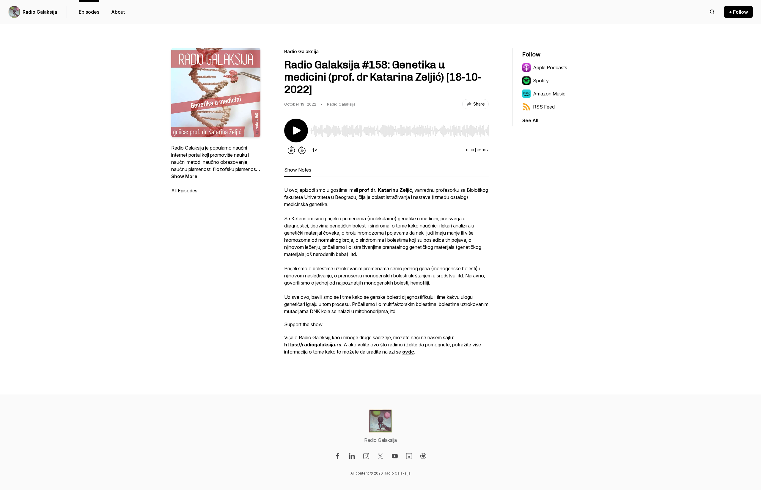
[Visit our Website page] (409, 456)
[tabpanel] (386, 273)
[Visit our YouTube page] (395, 456)
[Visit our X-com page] (380, 456)
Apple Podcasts (550, 67)
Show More (184, 176)
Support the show (303, 324)
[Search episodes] (712, 11)
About (118, 12)
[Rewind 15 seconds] (291, 150)
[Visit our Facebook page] (338, 456)
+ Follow (738, 12)
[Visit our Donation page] (423, 456)
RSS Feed (544, 107)
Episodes (89, 12)
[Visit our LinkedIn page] (352, 456)
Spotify (541, 81)
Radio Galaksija (40, 12)
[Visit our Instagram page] (366, 456)
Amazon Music (549, 94)
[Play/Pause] (296, 130)
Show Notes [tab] (297, 170)
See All (530, 120)
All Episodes (184, 191)
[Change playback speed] (314, 150)
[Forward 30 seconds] (302, 150)
